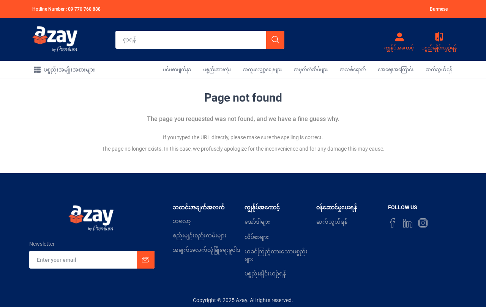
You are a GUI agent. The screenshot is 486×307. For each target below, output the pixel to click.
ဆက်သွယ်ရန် (439, 69)
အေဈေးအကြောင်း (395, 69)
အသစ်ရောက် (353, 69)
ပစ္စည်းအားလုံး (217, 69)
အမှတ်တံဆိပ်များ (311, 69)
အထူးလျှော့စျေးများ (262, 69)
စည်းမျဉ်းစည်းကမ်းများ (199, 235)
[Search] (275, 40)
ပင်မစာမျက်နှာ (177, 69)
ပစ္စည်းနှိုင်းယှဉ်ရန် (265, 273)
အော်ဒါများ (257, 222)
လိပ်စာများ (257, 237)
